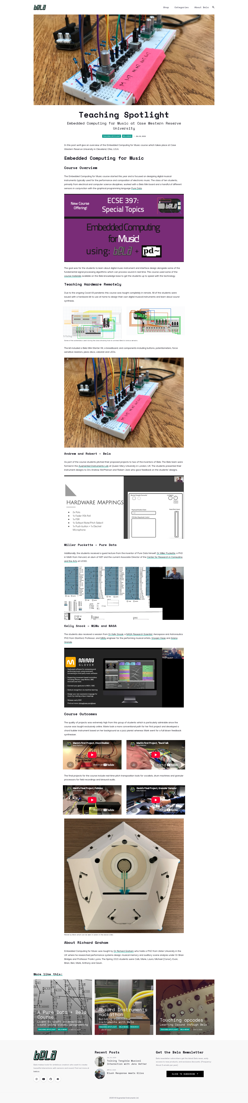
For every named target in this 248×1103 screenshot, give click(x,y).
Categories (182, 7)
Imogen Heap (159, 638)
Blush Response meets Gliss (125, 1073)
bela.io (36, 1071)
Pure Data (136, 188)
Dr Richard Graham (124, 951)
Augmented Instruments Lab (94, 466)
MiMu (103, 638)
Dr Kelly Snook (115, 634)
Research (134, 1026)
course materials (72, 276)
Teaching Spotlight (111, 136)
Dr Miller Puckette (166, 553)
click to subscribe (184, 1074)
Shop (166, 7)
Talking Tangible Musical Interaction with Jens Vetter (127, 1062)
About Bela (201, 7)
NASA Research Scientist (139, 634)
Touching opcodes (183, 1021)
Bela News (127, 136)
